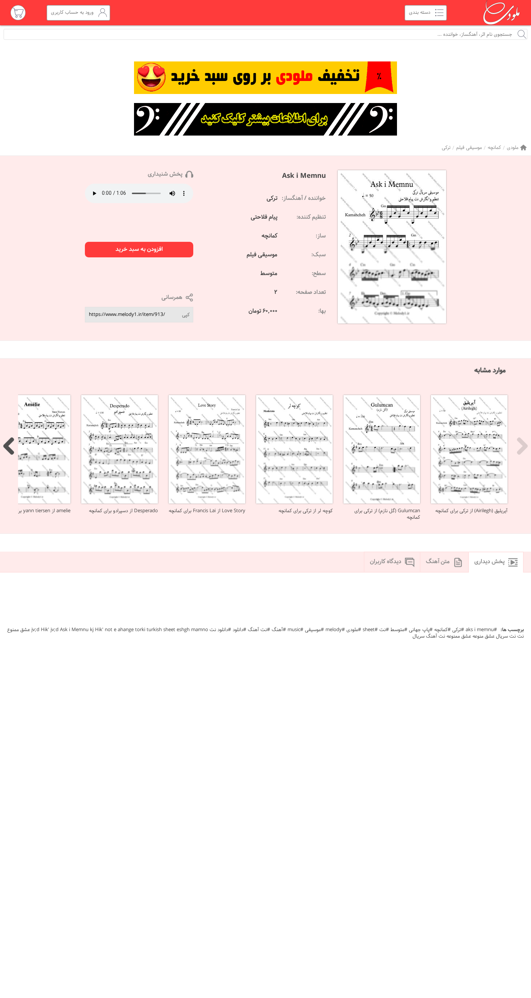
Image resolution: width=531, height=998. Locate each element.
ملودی (512, 147)
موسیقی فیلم (469, 147)
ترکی (446, 147)
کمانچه (494, 147)
